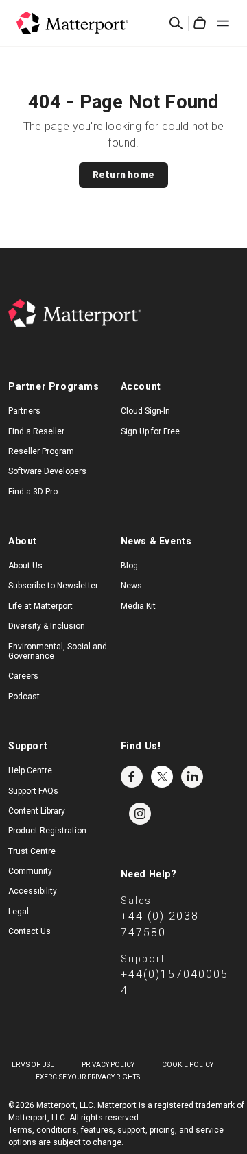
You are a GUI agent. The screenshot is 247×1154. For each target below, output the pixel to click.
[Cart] (199, 23)
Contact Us (29, 931)
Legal (18, 911)
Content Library (36, 811)
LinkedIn (192, 777)
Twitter (162, 777)
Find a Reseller (36, 431)
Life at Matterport (40, 606)
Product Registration (47, 831)
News (131, 585)
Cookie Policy (187, 1064)
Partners (24, 411)
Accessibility (32, 891)
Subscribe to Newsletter (53, 585)
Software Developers (47, 471)
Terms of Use (31, 1064)
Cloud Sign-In (145, 411)
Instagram (140, 814)
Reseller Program (41, 451)
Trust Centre (32, 851)
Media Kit (138, 606)
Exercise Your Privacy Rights (88, 1077)
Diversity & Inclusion (46, 626)
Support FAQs (33, 791)
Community (30, 871)
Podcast (24, 696)
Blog (129, 565)
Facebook (132, 777)
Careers (23, 676)
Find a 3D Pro (33, 492)
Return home (123, 174)
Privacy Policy (108, 1064)
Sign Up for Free (150, 431)
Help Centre (30, 770)
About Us (25, 565)
